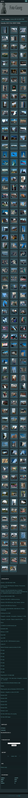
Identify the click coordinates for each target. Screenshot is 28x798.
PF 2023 (2, 662)
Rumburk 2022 (4, 704)
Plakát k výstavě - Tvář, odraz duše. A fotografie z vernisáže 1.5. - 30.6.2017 (14, 679)
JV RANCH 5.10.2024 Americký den (8, 625)
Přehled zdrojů (4, 767)
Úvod (2, 19)
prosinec (12, 756)
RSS (19, 795)
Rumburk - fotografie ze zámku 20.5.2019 (10, 692)
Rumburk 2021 (4, 701)
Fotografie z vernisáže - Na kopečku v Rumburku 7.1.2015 (13, 616)
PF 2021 (2, 656)
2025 (16, 756)
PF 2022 (2, 659)
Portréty (2, 686)
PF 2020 (2, 653)
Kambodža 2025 (4, 628)
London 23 (3, 644)
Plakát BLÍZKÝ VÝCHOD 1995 (7, 675)
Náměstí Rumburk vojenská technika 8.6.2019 (11, 647)
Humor (2, 622)
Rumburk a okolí (4, 710)
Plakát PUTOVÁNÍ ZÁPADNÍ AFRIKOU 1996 (10, 682)
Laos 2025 (3, 638)
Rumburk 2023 (4, 707)
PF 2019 (2, 650)
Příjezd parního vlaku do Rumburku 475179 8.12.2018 (12, 689)
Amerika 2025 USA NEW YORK (8, 596)
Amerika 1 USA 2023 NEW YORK (8, 582)
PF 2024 (2, 665)
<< (8, 756)
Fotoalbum (7, 19)
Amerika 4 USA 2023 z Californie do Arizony (10, 599)
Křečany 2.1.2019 (4, 631)
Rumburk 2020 (4, 698)
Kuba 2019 (3, 635)
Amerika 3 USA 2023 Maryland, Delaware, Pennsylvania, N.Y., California (13, 586)
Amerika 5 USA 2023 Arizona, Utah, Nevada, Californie (12, 602)
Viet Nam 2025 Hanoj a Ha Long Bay (9, 713)
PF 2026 (2, 672)
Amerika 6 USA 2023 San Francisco (8, 605)
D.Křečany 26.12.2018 (5, 613)
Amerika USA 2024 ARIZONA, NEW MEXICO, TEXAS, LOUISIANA (13, 609)
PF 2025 (2, 669)
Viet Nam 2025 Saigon (5, 717)
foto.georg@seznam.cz (6, 732)
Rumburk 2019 (4, 695)
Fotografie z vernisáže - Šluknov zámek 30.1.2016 (12, 619)
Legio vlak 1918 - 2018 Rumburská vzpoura (10, 641)
